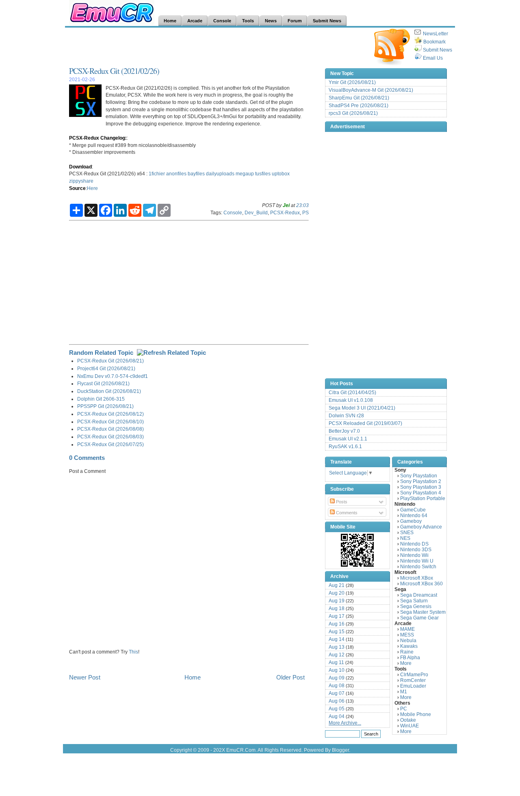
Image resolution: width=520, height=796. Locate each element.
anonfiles (176, 173)
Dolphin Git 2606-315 (101, 398)
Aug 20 (336, 593)
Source (77, 188)
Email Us (433, 58)
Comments (346, 512)
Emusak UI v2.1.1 (348, 439)
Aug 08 (336, 685)
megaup (245, 173)
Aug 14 (336, 639)
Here (92, 188)
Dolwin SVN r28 (346, 415)
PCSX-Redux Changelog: (98, 137)
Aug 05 (336, 709)
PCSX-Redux (285, 212)
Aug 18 (336, 608)
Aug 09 (336, 678)
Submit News (437, 50)
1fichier (157, 173)
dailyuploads (220, 173)
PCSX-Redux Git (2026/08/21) (110, 360)
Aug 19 (336, 601)
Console (232, 212)
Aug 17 (336, 616)
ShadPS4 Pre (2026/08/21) (358, 105)
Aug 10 (336, 670)
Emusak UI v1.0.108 (351, 400)
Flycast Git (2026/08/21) (103, 383)
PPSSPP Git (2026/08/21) (105, 406)
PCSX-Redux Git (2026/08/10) (110, 421)
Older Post (290, 677)
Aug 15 (336, 631)
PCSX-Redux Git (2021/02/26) (114, 70)
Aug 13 (336, 647)
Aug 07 (336, 693)
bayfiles (196, 173)
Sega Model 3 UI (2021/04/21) (362, 408)
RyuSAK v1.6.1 (345, 446)
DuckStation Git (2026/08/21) (109, 391)
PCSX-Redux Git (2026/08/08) (110, 428)
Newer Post (84, 677)
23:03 (302, 205)
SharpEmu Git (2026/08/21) (359, 98)
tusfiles (263, 173)
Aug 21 (336, 585)
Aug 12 (336, 655)
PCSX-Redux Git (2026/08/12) (110, 413)
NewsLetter (435, 34)
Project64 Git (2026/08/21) (106, 368)
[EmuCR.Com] (357, 550)
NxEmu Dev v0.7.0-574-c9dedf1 (112, 376)
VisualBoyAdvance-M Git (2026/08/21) (371, 90)
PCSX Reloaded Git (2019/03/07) (365, 423)
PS (305, 212)
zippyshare (81, 180)
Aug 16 (336, 624)
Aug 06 (336, 701)
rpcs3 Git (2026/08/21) (353, 113)
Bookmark (434, 42)
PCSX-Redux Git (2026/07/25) (110, 444)
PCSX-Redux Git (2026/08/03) (110, 436)
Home (192, 677)
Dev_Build (256, 212)
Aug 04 (336, 716)
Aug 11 (336, 662)
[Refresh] (171, 352)
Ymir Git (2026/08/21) (352, 82)
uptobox (281, 173)
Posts (341, 501)
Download (80, 166)
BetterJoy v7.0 (344, 431)
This (133, 651)
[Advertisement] (217, 47)
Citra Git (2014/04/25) (352, 392)
